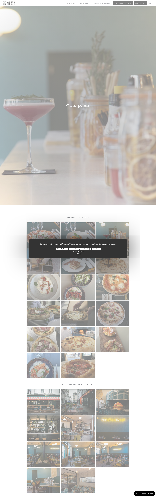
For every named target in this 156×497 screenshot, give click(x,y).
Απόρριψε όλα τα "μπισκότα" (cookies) (80, 249)
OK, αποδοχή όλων (62, 249)
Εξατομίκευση (96, 249)
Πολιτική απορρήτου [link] (78, 251)
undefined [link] (78, 254)
